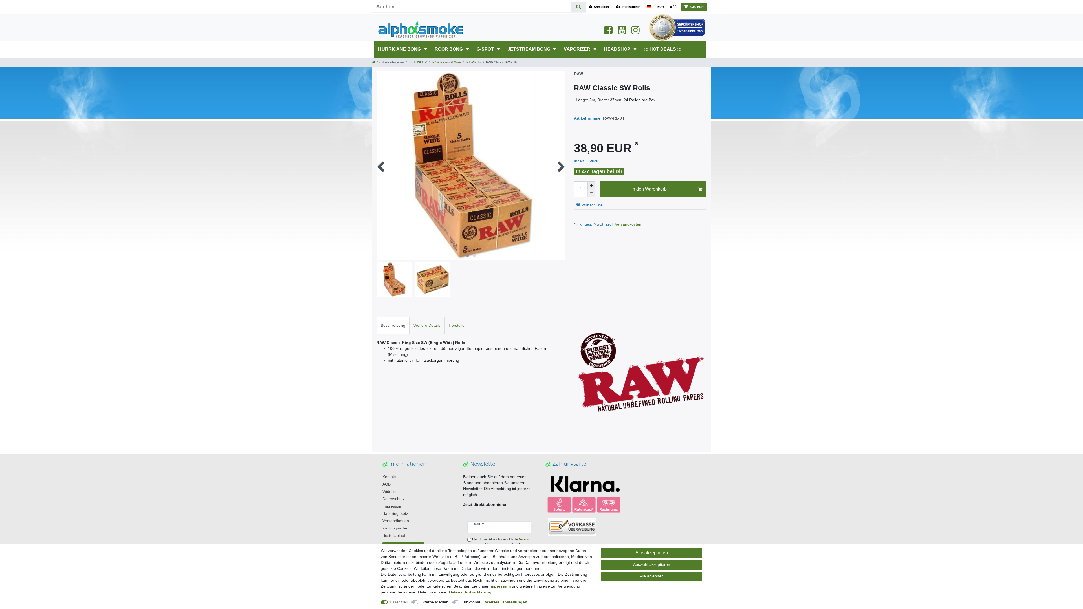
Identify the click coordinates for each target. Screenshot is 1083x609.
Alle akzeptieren (651, 552)
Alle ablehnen (651, 576)
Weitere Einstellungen (506, 602)
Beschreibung (393, 325)
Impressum (392, 506)
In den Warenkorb (649, 189)
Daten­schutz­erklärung (470, 592)
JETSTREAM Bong (529, 49)
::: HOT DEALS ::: (662, 49)
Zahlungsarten (395, 528)
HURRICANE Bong (400, 49)
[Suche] (578, 7)
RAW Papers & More (446, 62)
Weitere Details (427, 325)
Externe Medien (434, 602)
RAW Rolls (473, 62)
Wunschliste (591, 205)
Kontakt (389, 477)
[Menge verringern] (591, 193)
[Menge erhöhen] (591, 185)
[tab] (393, 325)
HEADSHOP (617, 49)
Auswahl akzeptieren (651, 564)
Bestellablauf (393, 535)
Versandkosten (627, 224)
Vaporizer (577, 49)
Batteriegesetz (395, 513)
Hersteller (457, 325)
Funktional (470, 602)
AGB (386, 484)
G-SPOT (486, 49)
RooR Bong (449, 49)
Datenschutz (393, 499)
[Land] (649, 7)
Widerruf (390, 491)
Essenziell (399, 602)
